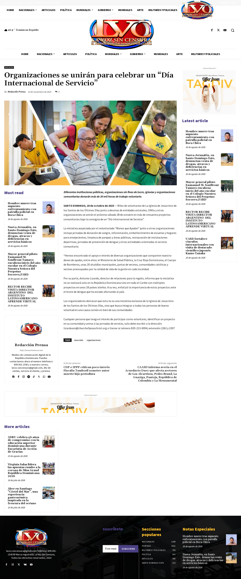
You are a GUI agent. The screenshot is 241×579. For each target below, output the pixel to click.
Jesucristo (78, 340)
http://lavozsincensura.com (31, 350)
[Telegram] (28, 375)
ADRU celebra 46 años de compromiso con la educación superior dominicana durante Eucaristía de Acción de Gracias (23, 445)
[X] (218, 30)
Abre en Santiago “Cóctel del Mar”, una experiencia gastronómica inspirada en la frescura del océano (23, 496)
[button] (232, 30)
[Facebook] (211, 30)
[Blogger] (13, 375)
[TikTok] (33, 375)
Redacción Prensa (16, 91)
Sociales (9, 67)
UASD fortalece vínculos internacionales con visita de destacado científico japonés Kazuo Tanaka (200, 246)
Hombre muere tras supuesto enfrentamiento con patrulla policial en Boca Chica (22, 209)
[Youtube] (225, 30)
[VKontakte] (25, 564)
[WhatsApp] (173, 91)
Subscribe (128, 548)
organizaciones (93, 340)
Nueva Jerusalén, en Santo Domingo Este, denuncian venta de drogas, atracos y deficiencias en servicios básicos (22, 235)
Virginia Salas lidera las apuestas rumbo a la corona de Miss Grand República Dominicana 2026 (24, 470)
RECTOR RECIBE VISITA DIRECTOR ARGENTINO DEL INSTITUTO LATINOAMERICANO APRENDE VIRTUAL (23, 294)
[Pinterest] (165, 91)
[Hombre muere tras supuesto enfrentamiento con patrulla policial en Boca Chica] (49, 207)
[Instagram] (23, 375)
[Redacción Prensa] (31, 329)
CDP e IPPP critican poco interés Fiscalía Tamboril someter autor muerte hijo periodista (87, 370)
